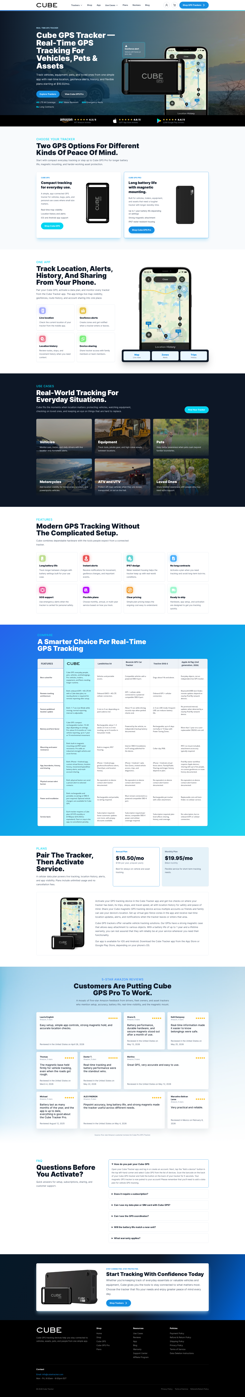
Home (99, 1333)
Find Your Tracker (196, 409)
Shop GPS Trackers (192, 5)
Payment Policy (177, 1333)
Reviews (137, 5)
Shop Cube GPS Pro (141, 230)
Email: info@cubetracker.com (49, 1374)
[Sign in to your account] (166, 5)
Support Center (140, 1353)
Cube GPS (101, 1341)
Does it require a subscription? (131, 1193)
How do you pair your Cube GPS (131, 1164)
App (99, 5)
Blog (147, 5)
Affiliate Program (141, 1357)
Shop (89, 5)
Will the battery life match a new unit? (135, 1227)
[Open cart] (174, 5)
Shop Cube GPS (52, 226)
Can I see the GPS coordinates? (131, 1216)
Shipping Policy (177, 1341)
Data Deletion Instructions (182, 1353)
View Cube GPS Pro (74, 94)
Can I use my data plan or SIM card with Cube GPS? (142, 1205)
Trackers (75, 5)
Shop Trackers (117, 1303)
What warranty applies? (127, 1238)
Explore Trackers (48, 94)
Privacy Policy (176, 1345)
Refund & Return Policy (180, 1337)
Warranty (137, 1349)
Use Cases (110, 5)
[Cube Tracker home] (46, 5)
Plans (125, 5)
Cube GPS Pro (103, 1345)
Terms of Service (177, 1349)
